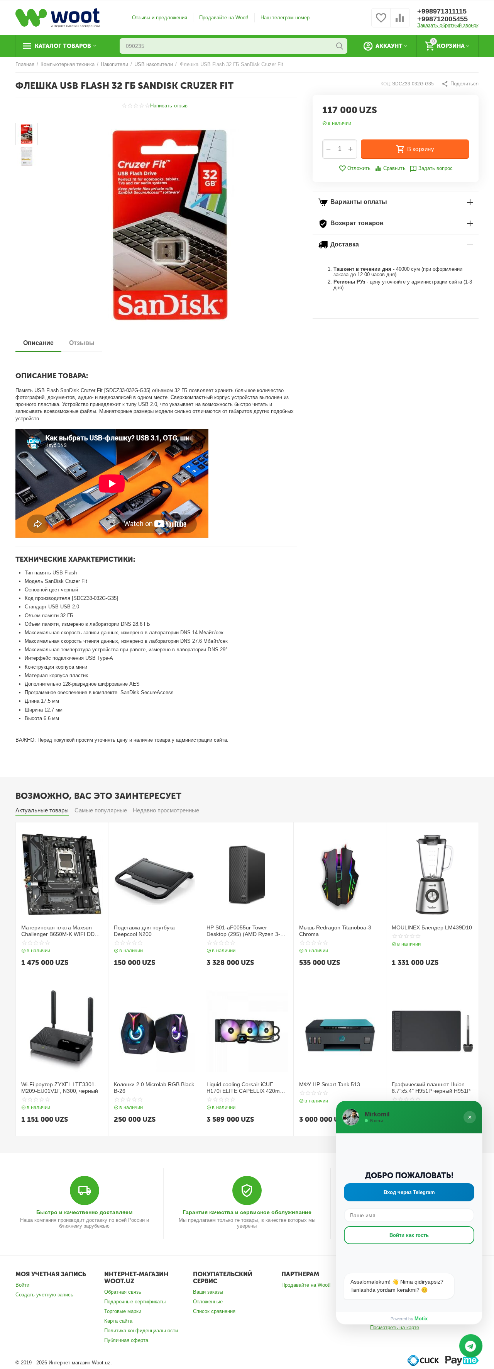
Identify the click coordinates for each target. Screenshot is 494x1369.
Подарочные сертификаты (135, 1301)
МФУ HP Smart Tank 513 (329, 1084)
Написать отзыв (168, 106)
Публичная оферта (126, 1340)
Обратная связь (122, 1292)
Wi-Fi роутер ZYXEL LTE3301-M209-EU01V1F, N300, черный (59, 1087)
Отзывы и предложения (159, 17)
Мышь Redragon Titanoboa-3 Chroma (335, 930)
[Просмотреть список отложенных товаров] (381, 22)
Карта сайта (118, 1321)
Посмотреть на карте (394, 1327)
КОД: (386, 84)
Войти (22, 1285)
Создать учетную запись (44, 1295)
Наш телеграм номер (285, 17)
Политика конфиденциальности (141, 1330)
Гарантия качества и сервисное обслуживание (247, 1212)
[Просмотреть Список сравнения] (400, 22)
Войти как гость (409, 1235)
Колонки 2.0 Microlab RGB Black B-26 (154, 1087)
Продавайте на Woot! (224, 17)
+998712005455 (442, 19)
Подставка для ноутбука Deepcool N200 (144, 930)
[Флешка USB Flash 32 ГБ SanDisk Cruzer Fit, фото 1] (170, 225)
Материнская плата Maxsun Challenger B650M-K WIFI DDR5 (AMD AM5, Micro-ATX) (61, 931)
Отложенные (208, 1301)
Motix (421, 1318)
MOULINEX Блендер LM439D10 (432, 927)
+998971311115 (442, 11)
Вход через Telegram (409, 1192)
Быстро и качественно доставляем (84, 1212)
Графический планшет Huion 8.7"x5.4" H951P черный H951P (431, 1087)
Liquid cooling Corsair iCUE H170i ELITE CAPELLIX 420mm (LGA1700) (245, 1087)
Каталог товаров (63, 46)
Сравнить (394, 168)
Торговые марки (122, 1311)
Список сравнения (214, 1311)
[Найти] (339, 46)
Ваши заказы (208, 1292)
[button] (460, 83)
